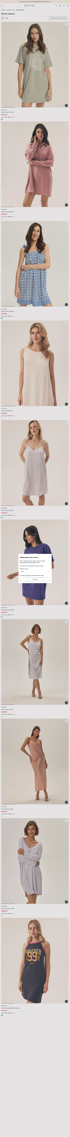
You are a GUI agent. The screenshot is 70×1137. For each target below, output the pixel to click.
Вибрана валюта (24, 568)
